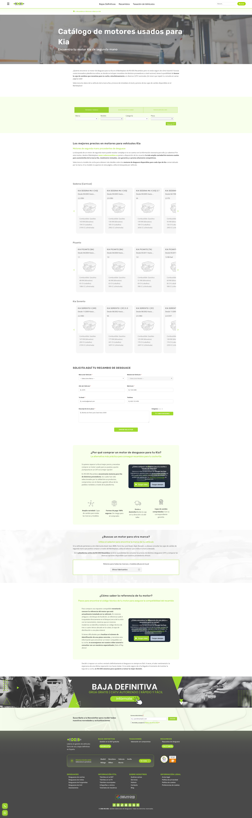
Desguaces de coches (77, 777)
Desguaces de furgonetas (78, 782)
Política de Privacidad (151, 723)
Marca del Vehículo (85, 374)
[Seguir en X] (130, 805)
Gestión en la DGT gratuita (109, 742)
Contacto (134, 785)
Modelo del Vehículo (134, 374)
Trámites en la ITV (106, 780)
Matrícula (130, 386)
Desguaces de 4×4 (75, 785)
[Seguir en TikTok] (122, 805)
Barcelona (112, 759)
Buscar (241, 4)
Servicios (134, 780)
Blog (132, 788)
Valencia (121, 759)
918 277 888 (167, 746)
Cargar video (143, 484)
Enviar (172, 719)
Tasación (144, 4)
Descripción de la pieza (87, 409)
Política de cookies (169, 782)
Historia (133, 782)
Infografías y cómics (107, 785)
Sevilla (129, 759)
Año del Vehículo (85, 386)
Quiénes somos (136, 777)
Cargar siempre (157, 484)
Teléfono (130, 397)
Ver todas (144, 761)
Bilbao (110, 763)
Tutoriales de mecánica (108, 788)
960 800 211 (104, 746)
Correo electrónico (137, 715)
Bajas (107, 4)
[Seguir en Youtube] (126, 805)
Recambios (124, 4)
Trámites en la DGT (106, 777)
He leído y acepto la (145, 723)
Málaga (103, 763)
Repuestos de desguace (171, 742)
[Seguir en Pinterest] (137, 805)
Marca (95, 11)
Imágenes (157, 409)
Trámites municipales (107, 782)
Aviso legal (166, 777)
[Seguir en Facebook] (114, 805)
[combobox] (86, 118)
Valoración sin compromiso (141, 742)
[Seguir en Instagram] (118, 805)
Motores (88, 11)
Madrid (103, 759)
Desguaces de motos (76, 780)
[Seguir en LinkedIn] (133, 805)
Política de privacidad (170, 780)
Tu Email (82, 397)
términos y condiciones (157, 477)
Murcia (120, 763)
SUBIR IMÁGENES (164, 413)
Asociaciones (73, 788)
